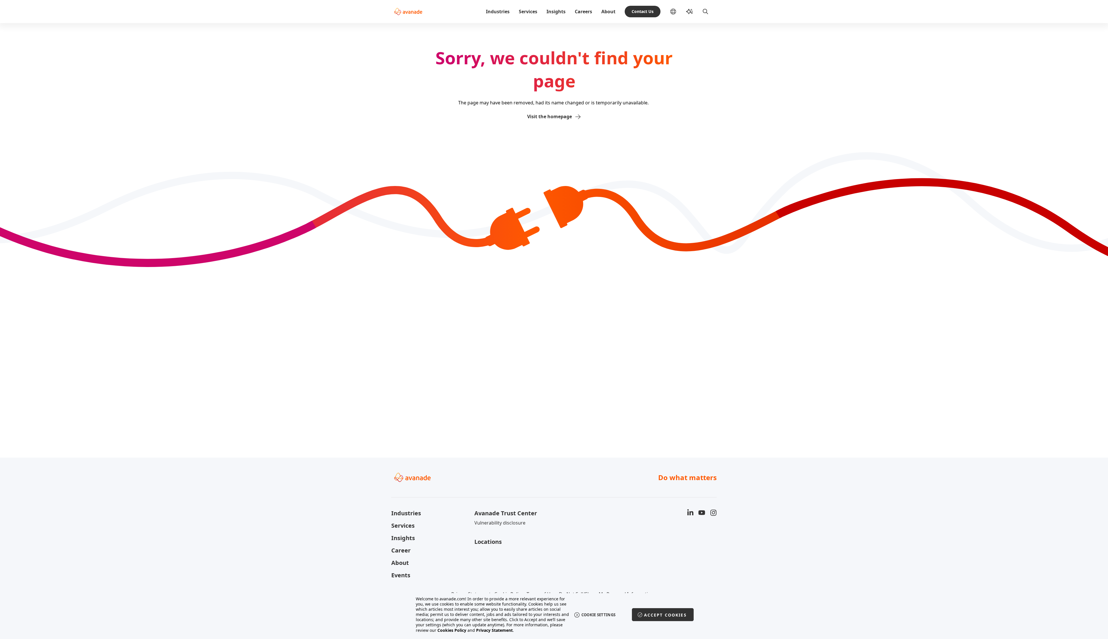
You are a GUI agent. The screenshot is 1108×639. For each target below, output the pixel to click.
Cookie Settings (598, 614)
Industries (498, 11)
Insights (556, 11)
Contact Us (643, 11)
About (608, 11)
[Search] (705, 11)
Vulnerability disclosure (499, 523)
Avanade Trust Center (505, 513)
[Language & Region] (678, 11)
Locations (488, 542)
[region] (554, 614)
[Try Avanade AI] (689, 11)
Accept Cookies (665, 615)
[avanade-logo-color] (408, 11)
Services (528, 11)
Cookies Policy (451, 630)
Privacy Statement (494, 630)
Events (400, 575)
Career (401, 550)
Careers (583, 11)
